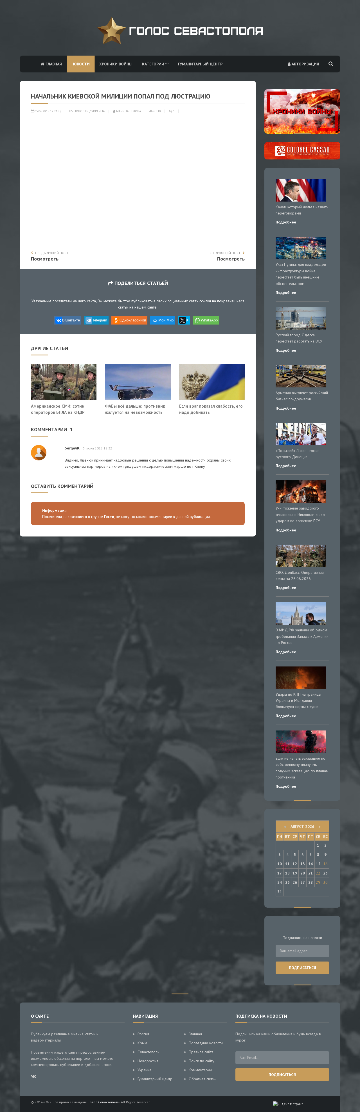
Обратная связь (202, 1078)
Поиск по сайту (201, 1060)
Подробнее (286, 222)
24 (279, 882)
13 (302, 863)
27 (302, 882)
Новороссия (148, 1060)
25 (287, 882)
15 (318, 863)
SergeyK (72, 448)
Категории (153, 64)
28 (310, 882)
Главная (53, 64)
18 (287, 873)
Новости (80, 64)
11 (287, 863)
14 (310, 863)
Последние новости (206, 1042)
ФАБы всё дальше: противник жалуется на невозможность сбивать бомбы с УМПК (135, 412)
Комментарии (200, 1069)
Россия (143, 1033)
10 (279, 863)
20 (302, 873)
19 (294, 873)
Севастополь (148, 1051)
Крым (142, 1042)
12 (294, 863)
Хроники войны (115, 64)
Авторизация (305, 64)
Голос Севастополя (104, 1102)
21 (310, 873)
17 (279, 873)
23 (325, 873)
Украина (98, 111)
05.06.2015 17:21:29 (47, 111)
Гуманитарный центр (200, 64)
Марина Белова (128, 111)
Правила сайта (201, 1051)
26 (294, 882)
